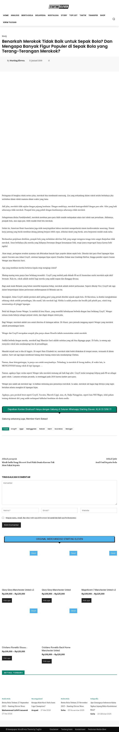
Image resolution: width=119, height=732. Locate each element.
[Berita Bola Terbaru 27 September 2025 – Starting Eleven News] (15, 687)
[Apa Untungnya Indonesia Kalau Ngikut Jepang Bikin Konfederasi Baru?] (103, 687)
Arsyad (34, 710)
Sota (63, 710)
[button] (114, 19)
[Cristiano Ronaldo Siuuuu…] (19, 626)
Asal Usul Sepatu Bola (106, 462)
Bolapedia (94, 699)
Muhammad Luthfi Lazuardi (15, 710)
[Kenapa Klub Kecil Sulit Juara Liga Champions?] (44, 687)
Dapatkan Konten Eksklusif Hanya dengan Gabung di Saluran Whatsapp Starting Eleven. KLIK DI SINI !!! (59, 409)
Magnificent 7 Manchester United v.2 (99, 590)
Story (4, 36)
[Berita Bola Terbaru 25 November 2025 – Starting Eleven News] (74, 687)
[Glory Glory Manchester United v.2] (19, 568)
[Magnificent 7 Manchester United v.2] (99, 568)
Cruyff (14, 429)
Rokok (42, 429)
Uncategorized (36, 699)
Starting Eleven (17, 60)
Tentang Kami (66, 729)
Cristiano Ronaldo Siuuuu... (14, 647)
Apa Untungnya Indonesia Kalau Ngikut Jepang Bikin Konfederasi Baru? (103, 706)
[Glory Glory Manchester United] (59, 568)
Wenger (69, 429)
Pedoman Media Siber (97, 729)
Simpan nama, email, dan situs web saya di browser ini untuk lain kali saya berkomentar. (41, 518)
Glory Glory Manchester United (56, 590)
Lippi (21, 429)
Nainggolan (31, 429)
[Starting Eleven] (4, 60)
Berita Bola (6, 699)
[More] (71, 67)
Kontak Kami (80, 729)
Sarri (50, 429)
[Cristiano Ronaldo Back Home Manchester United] (59, 626)
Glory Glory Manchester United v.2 (18, 590)
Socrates (59, 429)
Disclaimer (54, 729)
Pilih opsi (6, 600)
